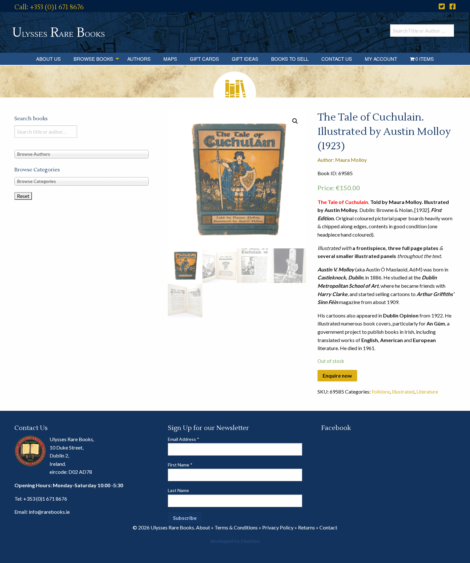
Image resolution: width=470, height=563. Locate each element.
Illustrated (403, 391)
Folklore (381, 391)
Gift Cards (204, 58)
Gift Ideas (245, 58)
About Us (48, 58)
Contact (328, 527)
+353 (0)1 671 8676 (45, 499)
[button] (295, 121)
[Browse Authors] (81, 153)
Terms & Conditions (236, 527)
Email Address (183, 439)
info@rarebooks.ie (49, 512)
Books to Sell (290, 58)
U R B (58, 33)
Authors (139, 58)
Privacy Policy (278, 527)
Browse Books (93, 58)
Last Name (178, 490)
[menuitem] (48, 59)
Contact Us (336, 58)
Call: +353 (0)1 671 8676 (49, 7)
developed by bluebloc (235, 541)
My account (381, 58)
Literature (427, 391)
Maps (170, 58)
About (203, 527)
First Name (180, 464)
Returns (306, 527)
